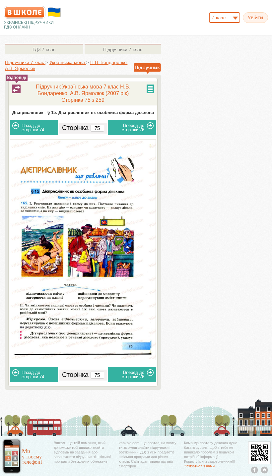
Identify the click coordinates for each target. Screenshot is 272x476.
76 (133, 127)
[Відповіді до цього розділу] (16, 89)
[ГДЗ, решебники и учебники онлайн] (24, 12)
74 (33, 127)
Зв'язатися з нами (199, 466)
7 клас (44, 49)
